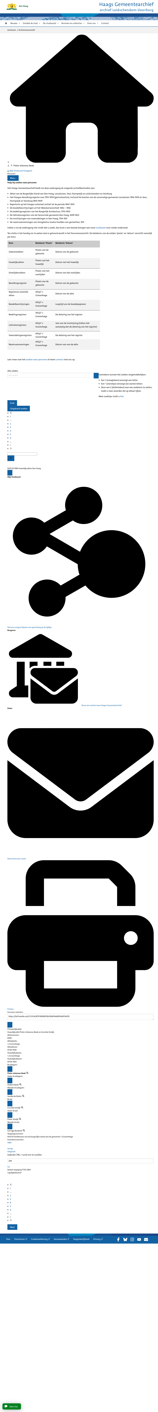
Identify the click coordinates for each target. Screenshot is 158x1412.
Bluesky (125, 1239)
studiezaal (101, 227)
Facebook (118, 1239)
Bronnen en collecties (71, 23)
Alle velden (12, 370)
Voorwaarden (60, 1239)
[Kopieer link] (9, 1025)
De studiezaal (49, 23)
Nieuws (14, 23)
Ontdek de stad (30, 23)
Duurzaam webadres (15, 1012)
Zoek (12, 403)
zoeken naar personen (36, 359)
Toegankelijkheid (81, 1239)
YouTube (139, 1239)
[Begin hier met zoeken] (82, 162)
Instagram (132, 1239)
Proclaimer (19, 1239)
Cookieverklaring (39, 1239)
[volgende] (11, 448)
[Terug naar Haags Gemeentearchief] (17, 6)
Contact (105, 23)
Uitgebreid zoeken (18, 408)
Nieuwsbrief (146, 1239)
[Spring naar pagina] (10, 458)
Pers (8, 1239)
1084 (9, 1142)
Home (6, 23)
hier (122, 396)
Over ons (91, 23)
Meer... (13, 178)
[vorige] (11, 413)
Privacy (96, 1239)
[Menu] (9, 472)
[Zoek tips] (96, 375)
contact (59, 359)
